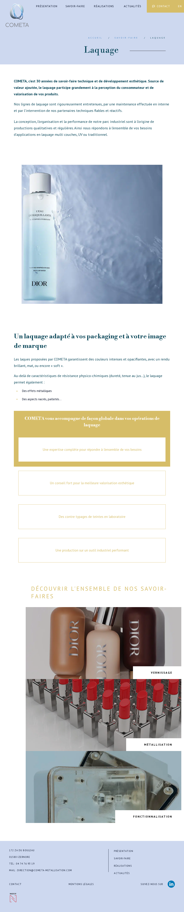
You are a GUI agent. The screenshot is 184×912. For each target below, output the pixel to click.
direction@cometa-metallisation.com (44, 870)
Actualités (132, 6)
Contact (163, 6)
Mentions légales (81, 884)
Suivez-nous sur (152, 884)
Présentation (46, 6)
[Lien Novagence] (12, 897)
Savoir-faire (75, 6)
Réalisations (104, 6)
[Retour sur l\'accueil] (17, 15)
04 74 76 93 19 (25, 863)
